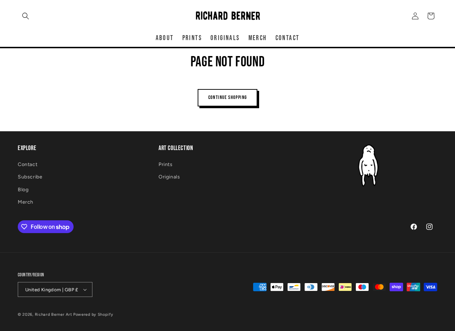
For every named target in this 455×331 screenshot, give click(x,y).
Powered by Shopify (93, 314)
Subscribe (30, 177)
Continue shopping (227, 97)
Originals (169, 177)
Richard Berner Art (53, 314)
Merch (25, 202)
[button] (25, 16)
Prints (166, 164)
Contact (27, 164)
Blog (23, 190)
